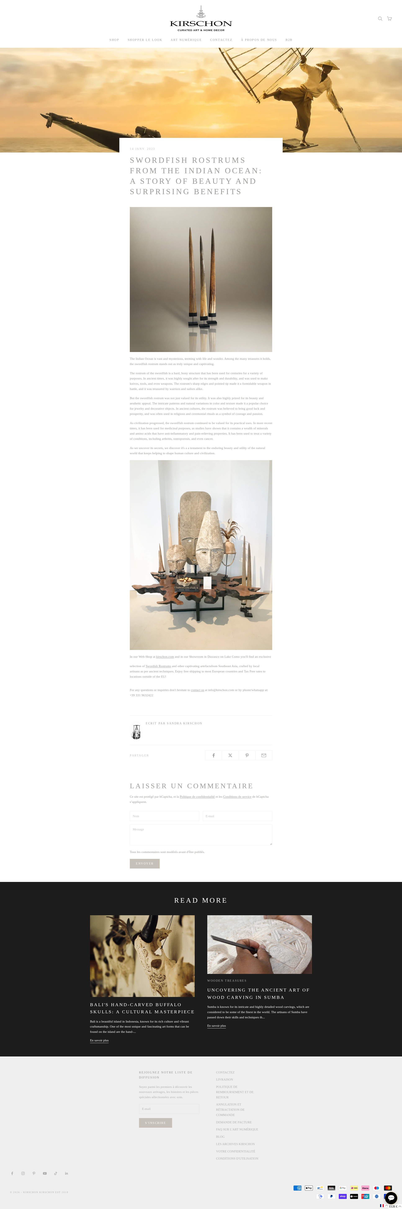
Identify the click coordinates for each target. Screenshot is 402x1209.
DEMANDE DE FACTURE (234, 1122)
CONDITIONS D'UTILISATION (237, 1158)
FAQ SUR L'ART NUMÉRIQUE (237, 1129)
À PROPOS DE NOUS (259, 39)
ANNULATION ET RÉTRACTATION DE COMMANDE (230, 1110)
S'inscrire (155, 1123)
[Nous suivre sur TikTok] (56, 1173)
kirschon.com (165, 656)
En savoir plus (99, 1040)
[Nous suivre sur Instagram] (23, 1173)
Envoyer (145, 863)
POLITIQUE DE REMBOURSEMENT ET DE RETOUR (235, 1092)
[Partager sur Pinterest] (247, 755)
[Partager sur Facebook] (213, 755)
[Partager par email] (264, 755)
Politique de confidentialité (197, 796)
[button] (384, 1205)
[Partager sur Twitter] (230, 755)
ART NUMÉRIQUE (186, 39)
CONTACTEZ (221, 39)
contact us (197, 690)
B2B (289, 39)
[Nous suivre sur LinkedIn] (66, 1173)
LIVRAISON (224, 1079)
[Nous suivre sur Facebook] (12, 1173)
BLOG (220, 1136)
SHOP (114, 39)
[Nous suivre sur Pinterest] (34, 1173)
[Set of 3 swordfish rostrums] (201, 279)
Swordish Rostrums (158, 666)
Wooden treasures (227, 980)
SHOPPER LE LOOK (145, 39)
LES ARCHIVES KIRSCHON (235, 1144)
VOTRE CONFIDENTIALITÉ (235, 1151)
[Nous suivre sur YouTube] (45, 1173)
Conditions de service (237, 796)
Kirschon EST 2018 (54, 1192)
